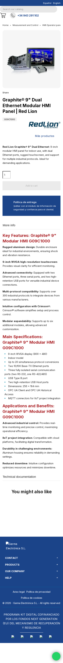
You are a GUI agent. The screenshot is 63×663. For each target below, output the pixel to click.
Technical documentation (19, 476)
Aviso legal (19, 591)
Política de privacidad (38, 591)
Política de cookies (31, 597)
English (56, 3)
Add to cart (31, 185)
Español (47, 3)
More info (9, 225)
